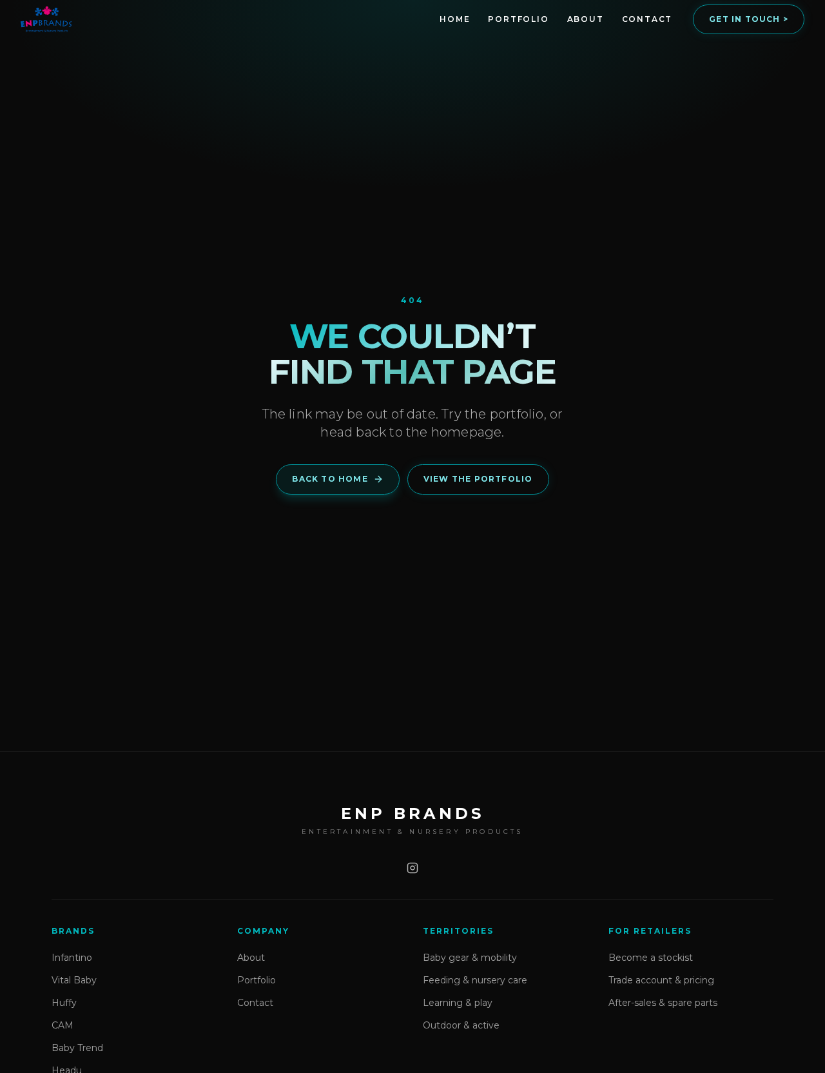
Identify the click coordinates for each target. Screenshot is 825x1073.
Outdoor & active (461, 1025)
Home (455, 19)
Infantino (72, 957)
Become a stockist (650, 957)
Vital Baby (74, 980)
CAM (62, 1025)
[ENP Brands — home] (46, 19)
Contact (647, 19)
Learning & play (457, 1003)
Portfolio (518, 19)
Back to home (329, 479)
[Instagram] (412, 868)
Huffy (64, 1003)
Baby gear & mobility (470, 957)
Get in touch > (748, 19)
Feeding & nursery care (475, 980)
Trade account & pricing (661, 980)
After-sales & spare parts (662, 1003)
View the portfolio (478, 479)
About (585, 19)
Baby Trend (77, 1048)
